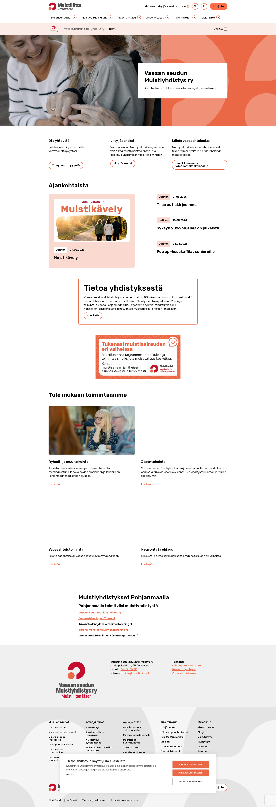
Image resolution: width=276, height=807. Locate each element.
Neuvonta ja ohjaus (183, 669)
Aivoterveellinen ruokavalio (95, 733)
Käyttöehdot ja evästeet (63, 800)
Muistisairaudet (61, 17)
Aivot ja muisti (127, 17)
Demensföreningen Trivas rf (96, 618)
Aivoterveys (93, 727)
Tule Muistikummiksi (172, 737)
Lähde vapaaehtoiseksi (174, 732)
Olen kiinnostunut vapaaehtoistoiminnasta (192, 165)
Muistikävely (66, 257)
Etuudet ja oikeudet (134, 752)
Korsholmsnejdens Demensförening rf (103, 630)
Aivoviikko (203, 746)
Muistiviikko (204, 741)
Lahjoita (218, 6)
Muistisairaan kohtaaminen (56, 751)
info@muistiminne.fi (137, 673)
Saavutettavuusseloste (124, 800)
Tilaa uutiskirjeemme (177, 204)
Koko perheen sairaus (61, 744)
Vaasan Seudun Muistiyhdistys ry (84, 29)
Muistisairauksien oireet (62, 732)
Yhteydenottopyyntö (66, 165)
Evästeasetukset (190, 781)
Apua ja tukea (155, 17)
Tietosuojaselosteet (94, 800)
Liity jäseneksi (123, 163)
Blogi (200, 732)
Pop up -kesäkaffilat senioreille (186, 251)
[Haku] (195, 6)
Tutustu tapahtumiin (172, 746)
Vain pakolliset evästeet (191, 773)
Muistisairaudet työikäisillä (57, 738)
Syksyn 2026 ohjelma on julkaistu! (188, 228)
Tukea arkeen (131, 747)
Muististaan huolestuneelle (131, 741)
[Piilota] (75, 17)
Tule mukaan (182, 17)
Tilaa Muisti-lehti (170, 751)
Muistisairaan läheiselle (136, 735)
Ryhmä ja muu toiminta (186, 665)
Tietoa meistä (206, 727)
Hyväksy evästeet (190, 764)
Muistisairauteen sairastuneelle (132, 729)
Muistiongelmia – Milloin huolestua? (99, 749)
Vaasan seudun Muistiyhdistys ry (100, 612)
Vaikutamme (205, 737)
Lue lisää (93, 315)
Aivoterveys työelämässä (93, 741)
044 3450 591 (129, 669)
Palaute (202, 751)
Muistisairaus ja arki (94, 17)
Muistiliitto (208, 17)
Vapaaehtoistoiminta (185, 673)
